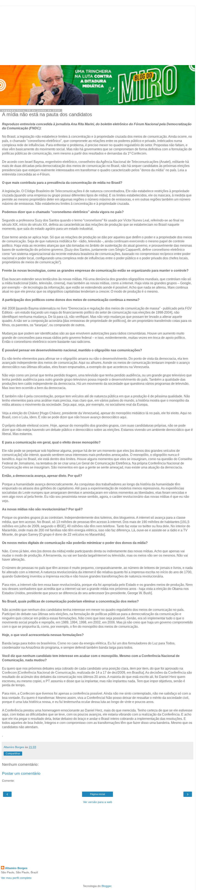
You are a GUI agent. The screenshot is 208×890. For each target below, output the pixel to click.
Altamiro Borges (16, 868)
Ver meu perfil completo (16, 877)
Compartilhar (13, 753)
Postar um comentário (21, 773)
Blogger (106, 886)
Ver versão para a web (97, 802)
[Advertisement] (97, 34)
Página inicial (97, 794)
